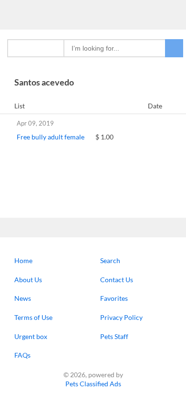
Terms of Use (33, 317)
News (22, 298)
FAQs (22, 355)
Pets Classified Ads (93, 384)
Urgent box (30, 336)
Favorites (114, 298)
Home (23, 260)
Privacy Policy (121, 317)
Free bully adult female (50, 137)
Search (110, 260)
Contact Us (116, 280)
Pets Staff (114, 336)
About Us (28, 280)
